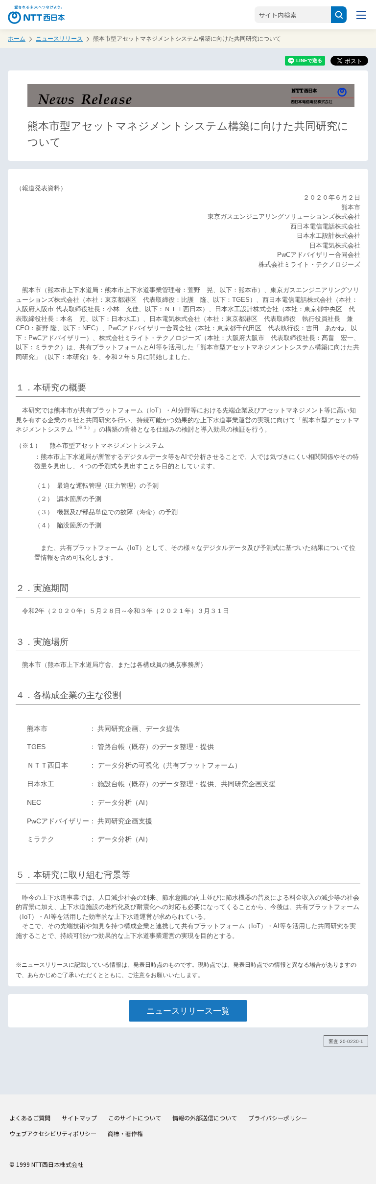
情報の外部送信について (204, 1118)
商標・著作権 (125, 1133)
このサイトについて (134, 1118)
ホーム (16, 38)
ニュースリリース (59, 38)
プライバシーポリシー (277, 1118)
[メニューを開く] (361, 14)
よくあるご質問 (29, 1118)
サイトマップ (79, 1118)
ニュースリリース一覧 (188, 1011)
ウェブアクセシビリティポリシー (52, 1133)
